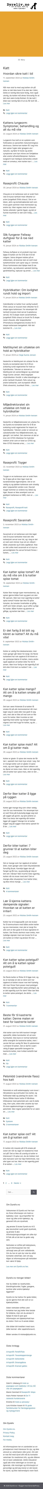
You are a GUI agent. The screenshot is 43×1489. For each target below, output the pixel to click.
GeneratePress (33, 1486)
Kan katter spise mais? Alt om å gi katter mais (20, 746)
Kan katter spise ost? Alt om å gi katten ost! (19, 1135)
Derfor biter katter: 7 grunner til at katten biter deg (20, 849)
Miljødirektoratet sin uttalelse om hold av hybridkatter (16, 408)
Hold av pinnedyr (22, 1402)
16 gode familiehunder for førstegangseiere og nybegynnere (20, 1408)
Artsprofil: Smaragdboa (16, 1362)
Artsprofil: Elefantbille (15, 1359)
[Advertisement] (21, 34)
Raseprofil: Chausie (16, 183)
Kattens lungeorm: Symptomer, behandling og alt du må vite (21, 126)
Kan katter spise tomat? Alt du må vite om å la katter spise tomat (21, 575)
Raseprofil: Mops (28, 1392)
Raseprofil (10, 508)
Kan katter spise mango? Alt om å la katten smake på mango (21, 692)
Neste (17, 1183)
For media (7, 1440)
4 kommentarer (12, 891)
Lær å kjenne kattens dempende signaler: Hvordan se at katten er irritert (19, 906)
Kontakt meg (8, 1436)
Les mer (6, 103)
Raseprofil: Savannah (17, 520)
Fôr (7, 1064)
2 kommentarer (12, 1124)
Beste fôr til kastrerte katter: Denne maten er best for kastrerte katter (19, 1018)
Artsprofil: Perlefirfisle (15, 1352)
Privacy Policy (9, 1433)
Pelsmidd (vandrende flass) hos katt (21, 1078)
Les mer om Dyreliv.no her (17, 1266)
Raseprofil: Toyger (15, 462)
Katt (7, 110)
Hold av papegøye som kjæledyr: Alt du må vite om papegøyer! (20, 1386)
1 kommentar (11, 1006)
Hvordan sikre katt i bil (18, 73)
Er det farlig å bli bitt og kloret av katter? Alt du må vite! (20, 634)
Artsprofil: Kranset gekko (16, 1366)
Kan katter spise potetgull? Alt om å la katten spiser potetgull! (21, 963)
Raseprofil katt (21, 508)
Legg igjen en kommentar (16, 113)
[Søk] (34, 1192)
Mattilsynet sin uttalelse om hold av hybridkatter (21, 349)
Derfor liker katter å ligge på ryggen (19, 795)
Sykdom (9, 1121)
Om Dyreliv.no (9, 1429)
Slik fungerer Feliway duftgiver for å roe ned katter (18, 238)
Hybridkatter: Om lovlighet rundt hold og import (20, 291)
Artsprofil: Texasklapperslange (19, 1355)
